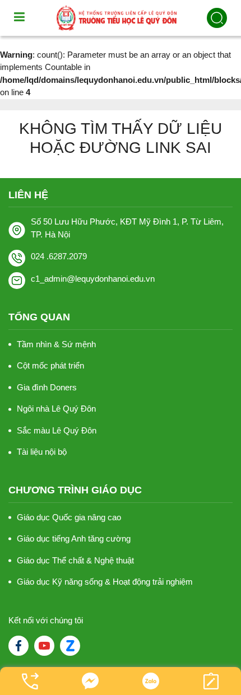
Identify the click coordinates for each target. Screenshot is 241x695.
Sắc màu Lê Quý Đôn (56, 430)
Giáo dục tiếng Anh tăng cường (74, 538)
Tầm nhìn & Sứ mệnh (56, 344)
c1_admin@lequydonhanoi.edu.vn (93, 278)
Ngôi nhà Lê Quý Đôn (56, 408)
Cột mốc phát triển (50, 365)
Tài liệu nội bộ (42, 451)
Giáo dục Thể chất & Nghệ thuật (75, 560)
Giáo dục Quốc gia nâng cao (69, 517)
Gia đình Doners (47, 387)
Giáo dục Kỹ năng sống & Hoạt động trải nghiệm (105, 581)
